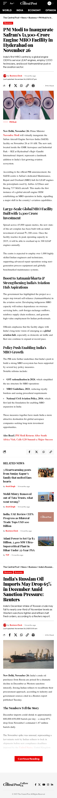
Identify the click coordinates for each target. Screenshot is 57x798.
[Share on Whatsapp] (21, 85)
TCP (7, 555)
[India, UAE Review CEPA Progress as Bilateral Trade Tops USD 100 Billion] (46, 517)
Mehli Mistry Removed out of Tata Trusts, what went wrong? (18, 497)
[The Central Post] (28, 3)
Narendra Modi (11, 135)
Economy (18, 572)
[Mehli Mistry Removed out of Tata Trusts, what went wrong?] (46, 496)
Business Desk (16, 76)
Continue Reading (28, 758)
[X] (39, 785)
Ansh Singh (10, 486)
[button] (6, 3)
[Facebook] (35, 785)
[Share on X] (15, 85)
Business (8, 23)
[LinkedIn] (52, 785)
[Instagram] (48, 785)
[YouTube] (44, 785)
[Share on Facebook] (9, 85)
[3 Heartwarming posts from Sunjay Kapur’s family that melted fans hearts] (46, 472)
